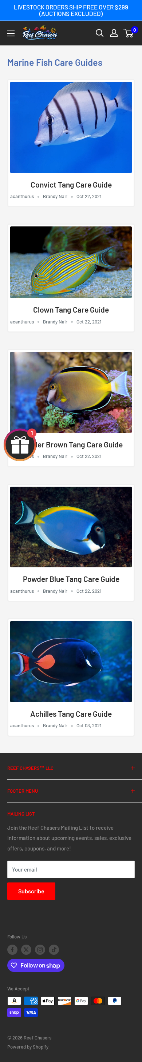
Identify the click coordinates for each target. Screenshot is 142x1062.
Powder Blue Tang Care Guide (71, 578)
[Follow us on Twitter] (26, 950)
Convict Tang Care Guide (71, 184)
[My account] (114, 33)
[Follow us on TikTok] (54, 950)
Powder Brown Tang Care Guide (71, 444)
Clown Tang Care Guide (71, 309)
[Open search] (100, 33)
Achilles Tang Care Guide (71, 713)
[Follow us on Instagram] (40, 950)
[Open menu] (11, 33)
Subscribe (31, 891)
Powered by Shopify (27, 1047)
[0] (128, 33)
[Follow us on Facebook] (12, 950)
